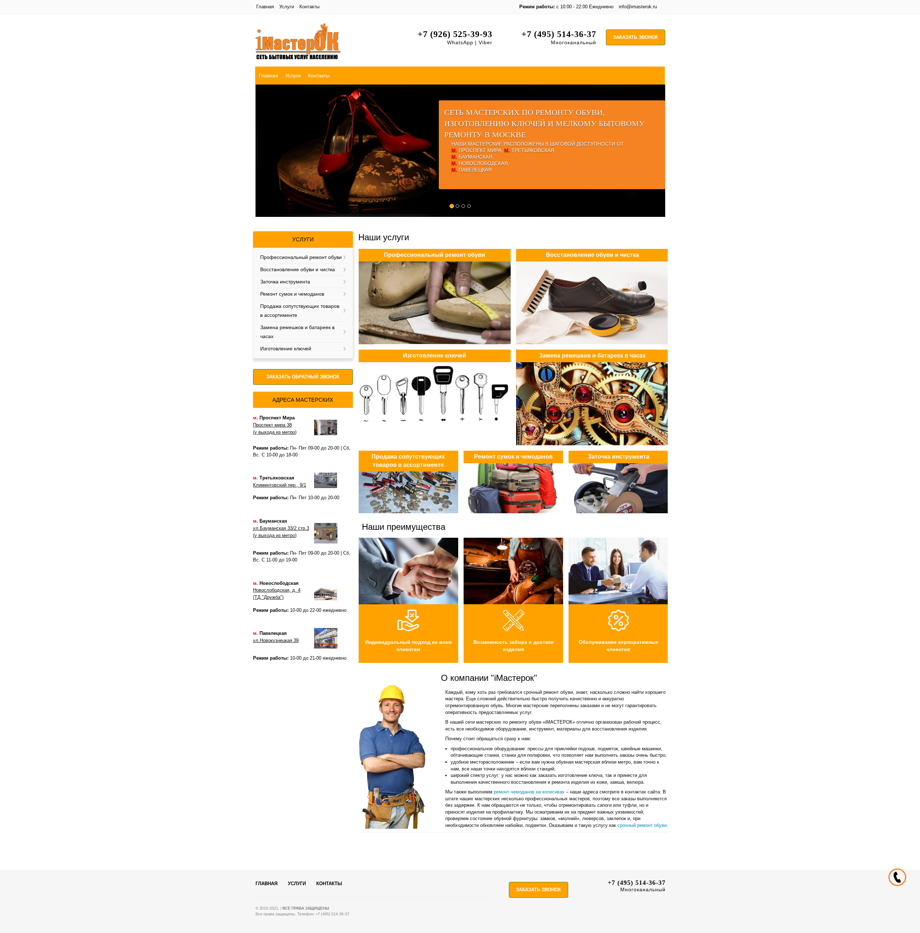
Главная (265, 6)
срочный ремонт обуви (642, 825)
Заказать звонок (635, 37)
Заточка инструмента (285, 282)
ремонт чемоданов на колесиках (529, 792)
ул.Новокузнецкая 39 (276, 640)
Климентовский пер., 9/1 (279, 485)
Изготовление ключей (285, 348)
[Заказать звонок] (897, 877)
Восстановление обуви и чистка (297, 269)
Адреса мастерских (302, 400)
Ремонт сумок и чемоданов (292, 294)
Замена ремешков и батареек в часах (297, 331)
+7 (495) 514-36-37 (558, 34)
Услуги (286, 6)
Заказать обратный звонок (302, 376)
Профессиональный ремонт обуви (301, 257)
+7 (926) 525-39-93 (455, 34)
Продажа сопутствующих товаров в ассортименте (299, 310)
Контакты (309, 6)
